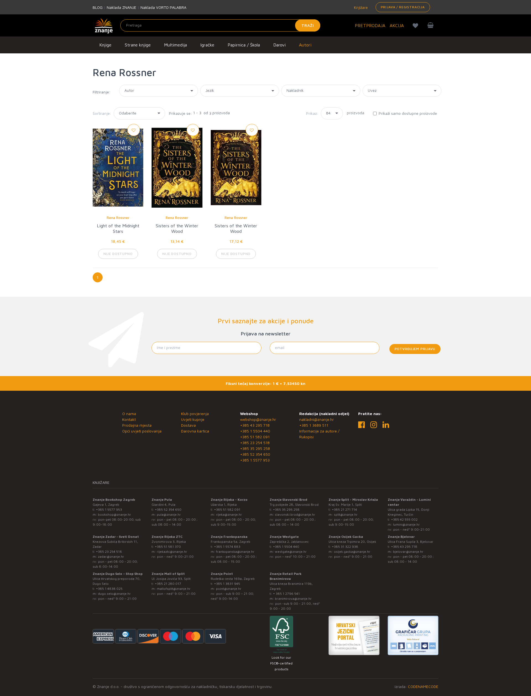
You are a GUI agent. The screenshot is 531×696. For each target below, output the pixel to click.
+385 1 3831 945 (227, 584)
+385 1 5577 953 (255, 460)
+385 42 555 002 (404, 519)
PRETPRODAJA (370, 25)
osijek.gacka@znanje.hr (352, 551)
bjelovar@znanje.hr (408, 551)
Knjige (105, 44)
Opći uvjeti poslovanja (142, 431)
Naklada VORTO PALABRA (163, 7)
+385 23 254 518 (255, 442)
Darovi (279, 44)
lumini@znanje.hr (406, 524)
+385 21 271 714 (344, 509)
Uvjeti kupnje (192, 419)
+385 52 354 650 (255, 454)
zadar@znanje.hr (111, 556)
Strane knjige (138, 44)
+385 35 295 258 (255, 448)
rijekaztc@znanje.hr (172, 551)
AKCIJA (397, 25)
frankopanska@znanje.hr (235, 551)
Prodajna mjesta (137, 425)
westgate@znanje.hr (291, 551)
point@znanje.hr (228, 588)
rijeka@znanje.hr (229, 514)
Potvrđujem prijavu (415, 349)
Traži (307, 25)
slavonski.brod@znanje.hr (295, 514)
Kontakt (129, 419)
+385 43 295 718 (255, 425)
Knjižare (360, 7)
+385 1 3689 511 (313, 425)
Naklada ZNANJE (121, 7)
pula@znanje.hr (169, 514)
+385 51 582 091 (255, 436)
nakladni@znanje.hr (316, 419)
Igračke (207, 44)
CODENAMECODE (423, 686)
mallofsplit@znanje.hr (174, 588)
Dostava (188, 425)
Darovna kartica (195, 431)
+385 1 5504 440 (255, 431)
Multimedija (175, 44)
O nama (129, 413)
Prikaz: (312, 113)
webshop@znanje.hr (258, 419)
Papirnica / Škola (244, 44)
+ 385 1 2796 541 (286, 593)
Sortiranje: (102, 113)
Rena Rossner (118, 217)
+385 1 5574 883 (227, 546)
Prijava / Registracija (403, 7)
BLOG (98, 7)
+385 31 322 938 (345, 546)
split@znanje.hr (346, 514)
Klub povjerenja (195, 413)
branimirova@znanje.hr (293, 598)
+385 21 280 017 (168, 584)
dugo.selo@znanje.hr (114, 593)
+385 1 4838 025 (109, 588)
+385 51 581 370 (168, 546)
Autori (305, 44)
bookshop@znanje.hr (114, 514)
